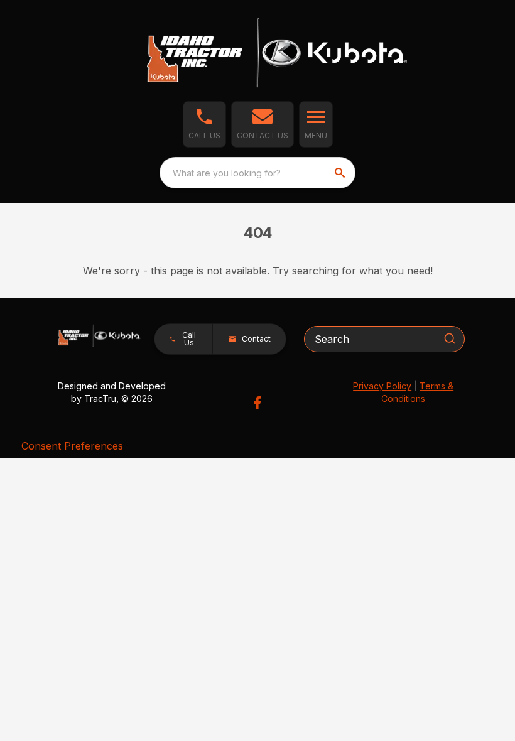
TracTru (100, 398)
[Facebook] (257, 403)
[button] (204, 124)
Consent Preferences (72, 446)
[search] (341, 172)
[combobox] (257, 173)
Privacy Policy (382, 386)
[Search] (449, 338)
